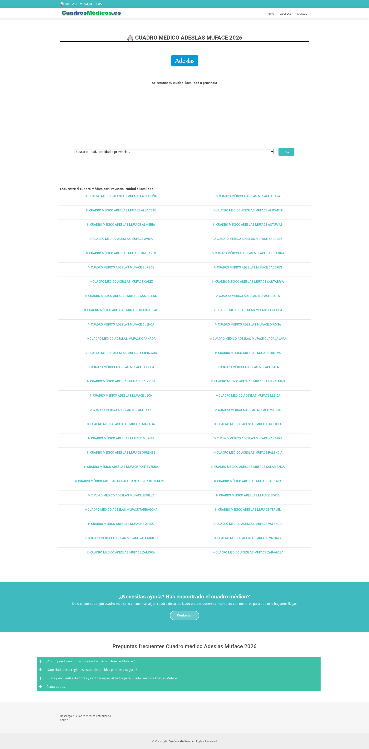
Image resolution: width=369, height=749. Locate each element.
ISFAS (98, 4)
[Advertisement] (184, 115)
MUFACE (71, 4)
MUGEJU (86, 4)
